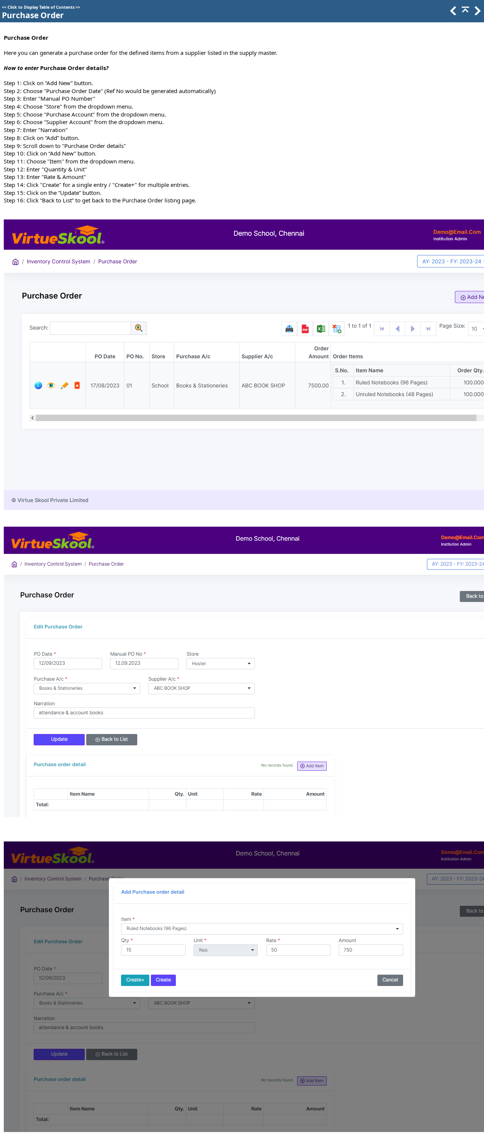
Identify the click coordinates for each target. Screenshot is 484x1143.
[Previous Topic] (452, 13)
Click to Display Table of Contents (41, 7)
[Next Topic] (477, 13)
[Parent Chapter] (464, 13)
